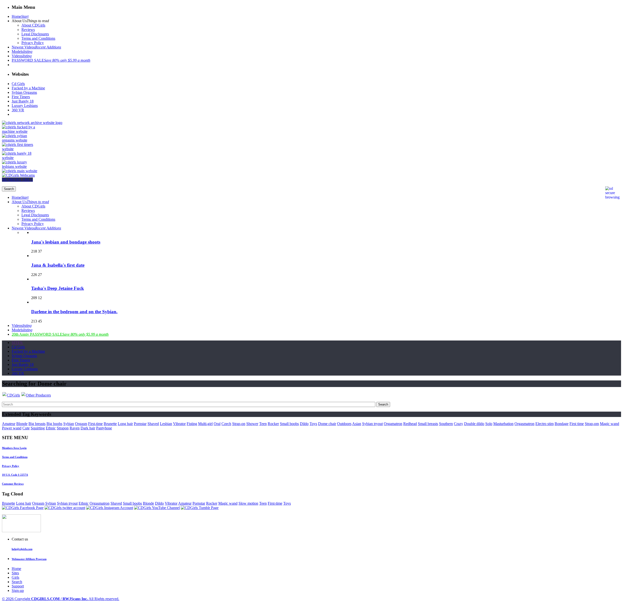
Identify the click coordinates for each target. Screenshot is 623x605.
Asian (356, 424)
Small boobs (289, 424)
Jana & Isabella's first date (57, 265)
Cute (26, 428)
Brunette (110, 424)
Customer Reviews (13, 483)
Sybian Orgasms (24, 92)
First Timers (21, 97)
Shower (252, 424)
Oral (217, 424)
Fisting (192, 424)
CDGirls (13, 395)
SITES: (17, 342)
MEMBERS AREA (17, 180)
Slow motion (248, 503)
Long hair (125, 424)
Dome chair (327, 424)
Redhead (410, 424)
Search (17, 582)
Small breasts (428, 424)
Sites (15, 573)
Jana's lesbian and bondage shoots (65, 242)
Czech (226, 424)
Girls (15, 577)
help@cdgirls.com (22, 549)
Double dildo (474, 424)
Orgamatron (393, 424)
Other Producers (38, 395)
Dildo (304, 424)
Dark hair (88, 428)
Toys (313, 424)
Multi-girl (205, 424)
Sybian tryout (372, 424)
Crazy (458, 424)
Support (18, 586)
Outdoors (344, 424)
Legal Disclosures (35, 34)
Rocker (273, 424)
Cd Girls (18, 84)
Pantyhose (104, 428)
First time (576, 424)
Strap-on (238, 424)
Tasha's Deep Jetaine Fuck (57, 288)
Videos (22, 56)
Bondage (561, 424)
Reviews (28, 30)
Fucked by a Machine (28, 88)
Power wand (11, 428)
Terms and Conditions (38, 38)
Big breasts (37, 424)
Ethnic (51, 428)
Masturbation (503, 424)
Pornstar (140, 424)
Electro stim (544, 424)
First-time (95, 424)
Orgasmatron (524, 424)
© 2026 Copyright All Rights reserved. (60, 599)
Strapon (63, 428)
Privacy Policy (32, 43)
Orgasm (81, 424)
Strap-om (592, 424)
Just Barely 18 (23, 101)
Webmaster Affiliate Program (29, 559)
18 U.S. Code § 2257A (15, 474)
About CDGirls (33, 25)
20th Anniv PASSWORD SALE (60, 334)
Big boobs (54, 424)
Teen (263, 424)
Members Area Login (14, 447)
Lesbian (166, 424)
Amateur (8, 424)
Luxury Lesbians (25, 106)
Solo (488, 424)
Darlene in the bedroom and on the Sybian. (74, 311)
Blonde (21, 424)
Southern (446, 424)
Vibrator (179, 424)
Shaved (153, 424)
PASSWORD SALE (51, 60)
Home (20, 16)
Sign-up (18, 590)
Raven (75, 428)
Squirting (38, 428)
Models (22, 51)
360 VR (18, 110)
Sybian (68, 424)
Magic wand (609, 424)
